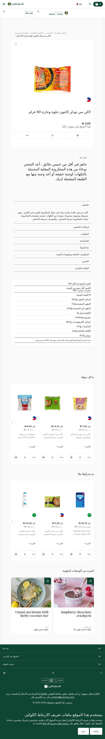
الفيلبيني (49, 33)
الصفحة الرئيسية (21, 33)
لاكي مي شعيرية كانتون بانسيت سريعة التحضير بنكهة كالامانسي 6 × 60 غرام (53, 436)
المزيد (88, 446)
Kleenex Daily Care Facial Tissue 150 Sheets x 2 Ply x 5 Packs (82, 533)
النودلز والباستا (60, 33)
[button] (12, 424)
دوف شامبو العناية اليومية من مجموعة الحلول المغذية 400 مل (25, 533)
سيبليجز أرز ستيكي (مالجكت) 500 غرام (26, 435)
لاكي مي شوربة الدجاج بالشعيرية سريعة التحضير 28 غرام (81, 436)
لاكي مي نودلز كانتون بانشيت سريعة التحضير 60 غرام (53, 533)
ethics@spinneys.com (63, 697)
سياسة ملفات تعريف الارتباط (56, 723)
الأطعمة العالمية (36, 33)
